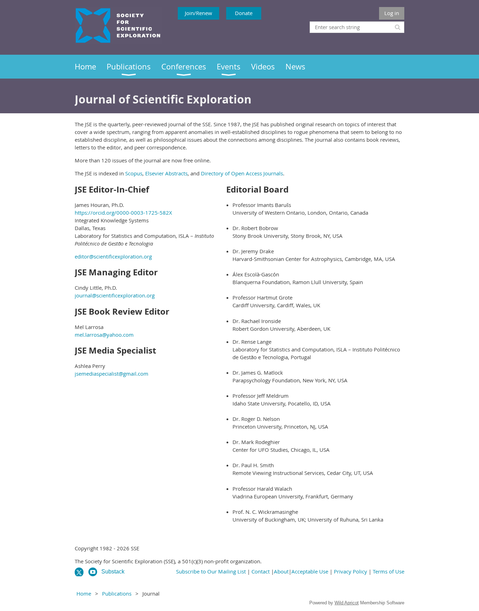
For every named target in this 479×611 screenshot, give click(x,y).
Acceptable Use (309, 571)
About (281, 571)
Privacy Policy (350, 571)
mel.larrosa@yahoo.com (104, 334)
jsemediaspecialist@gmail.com (111, 373)
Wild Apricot (347, 602)
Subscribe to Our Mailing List (211, 571)
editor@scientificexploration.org (113, 256)
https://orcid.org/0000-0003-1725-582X (123, 212)
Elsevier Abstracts (166, 173)
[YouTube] (92, 572)
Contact (260, 571)
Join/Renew (198, 12)
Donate (243, 12)
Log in (391, 12)
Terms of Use (388, 571)
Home (83, 593)
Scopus (133, 173)
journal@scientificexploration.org (115, 295)
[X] (79, 572)
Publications (116, 593)
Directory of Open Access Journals (242, 173)
